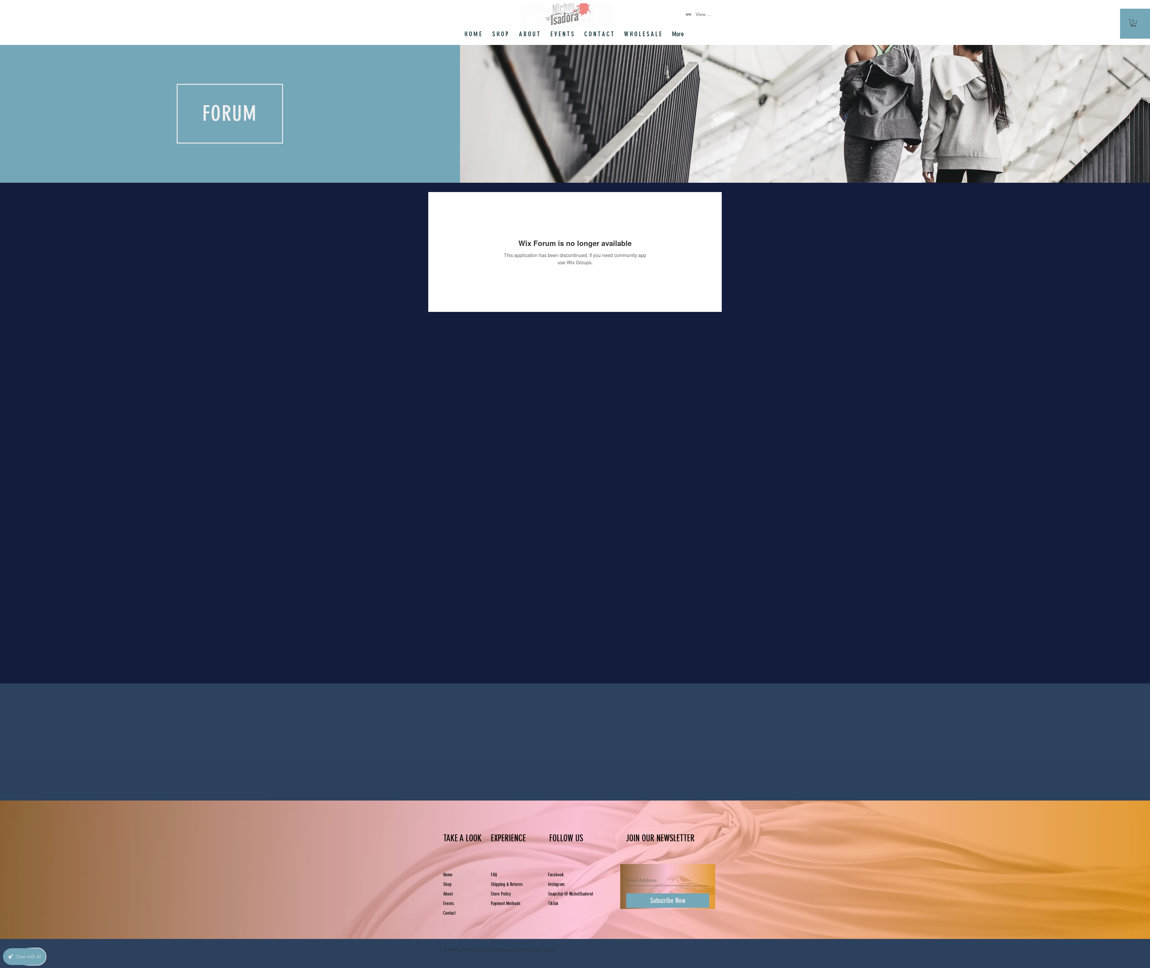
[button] (1133, 23)
